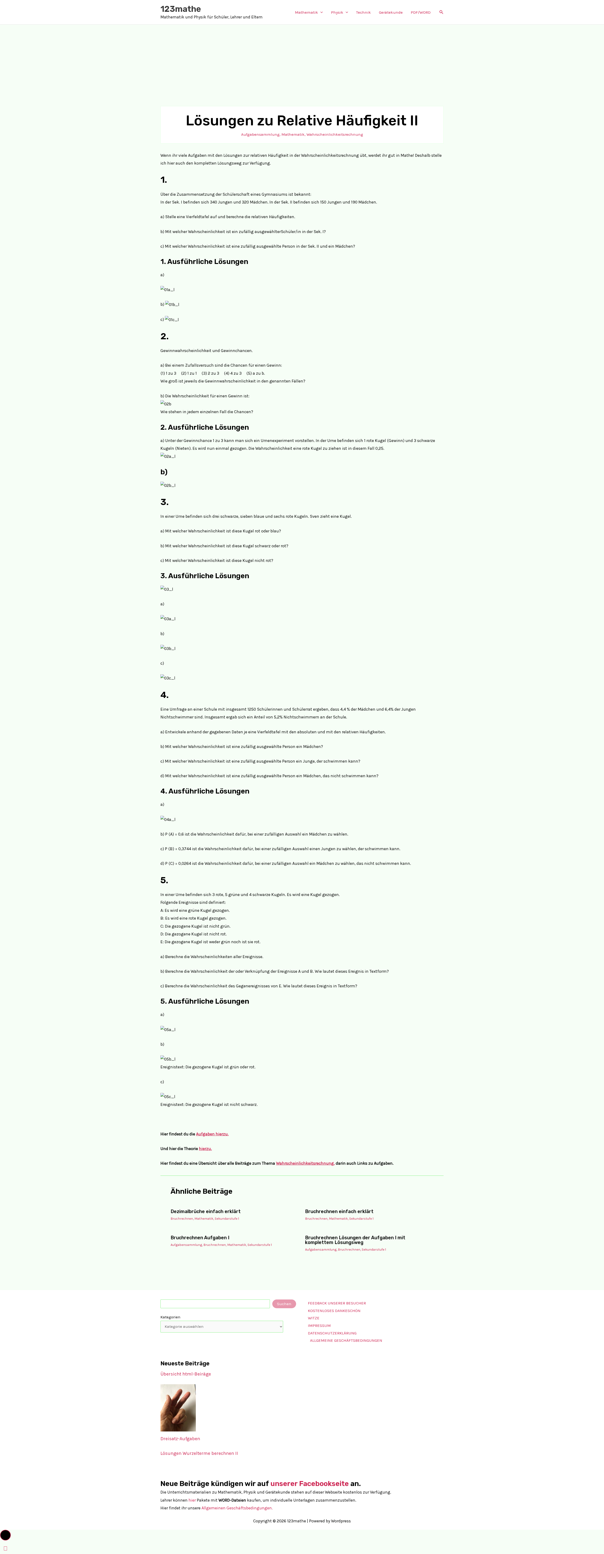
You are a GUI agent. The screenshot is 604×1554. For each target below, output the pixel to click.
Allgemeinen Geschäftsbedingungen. (237, 1508)
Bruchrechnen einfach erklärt (339, 1211)
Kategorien (170, 1317)
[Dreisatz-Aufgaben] (178, 1407)
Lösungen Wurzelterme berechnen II (199, 1453)
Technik (363, 12)
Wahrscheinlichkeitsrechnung (334, 134)
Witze (313, 1318)
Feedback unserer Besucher (337, 1303)
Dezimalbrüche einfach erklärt (206, 1211)
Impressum (319, 1325)
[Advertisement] (302, 60)
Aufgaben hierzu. (212, 1134)
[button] (320, 12)
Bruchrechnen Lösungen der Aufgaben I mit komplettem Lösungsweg (355, 1240)
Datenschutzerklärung (332, 1333)
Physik (337, 12)
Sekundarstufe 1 (227, 1219)
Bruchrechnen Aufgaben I (200, 1237)
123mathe (180, 9)
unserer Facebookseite (309, 1483)
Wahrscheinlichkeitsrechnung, (305, 1163)
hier (192, 1500)
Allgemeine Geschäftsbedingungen (346, 1340)
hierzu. (205, 1148)
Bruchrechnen (182, 1219)
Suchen (284, 1303)
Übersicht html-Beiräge (185, 1374)
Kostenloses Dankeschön (334, 1310)
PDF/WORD (421, 12)
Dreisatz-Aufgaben (180, 1438)
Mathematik (306, 12)
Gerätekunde (391, 12)
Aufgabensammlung (260, 134)
